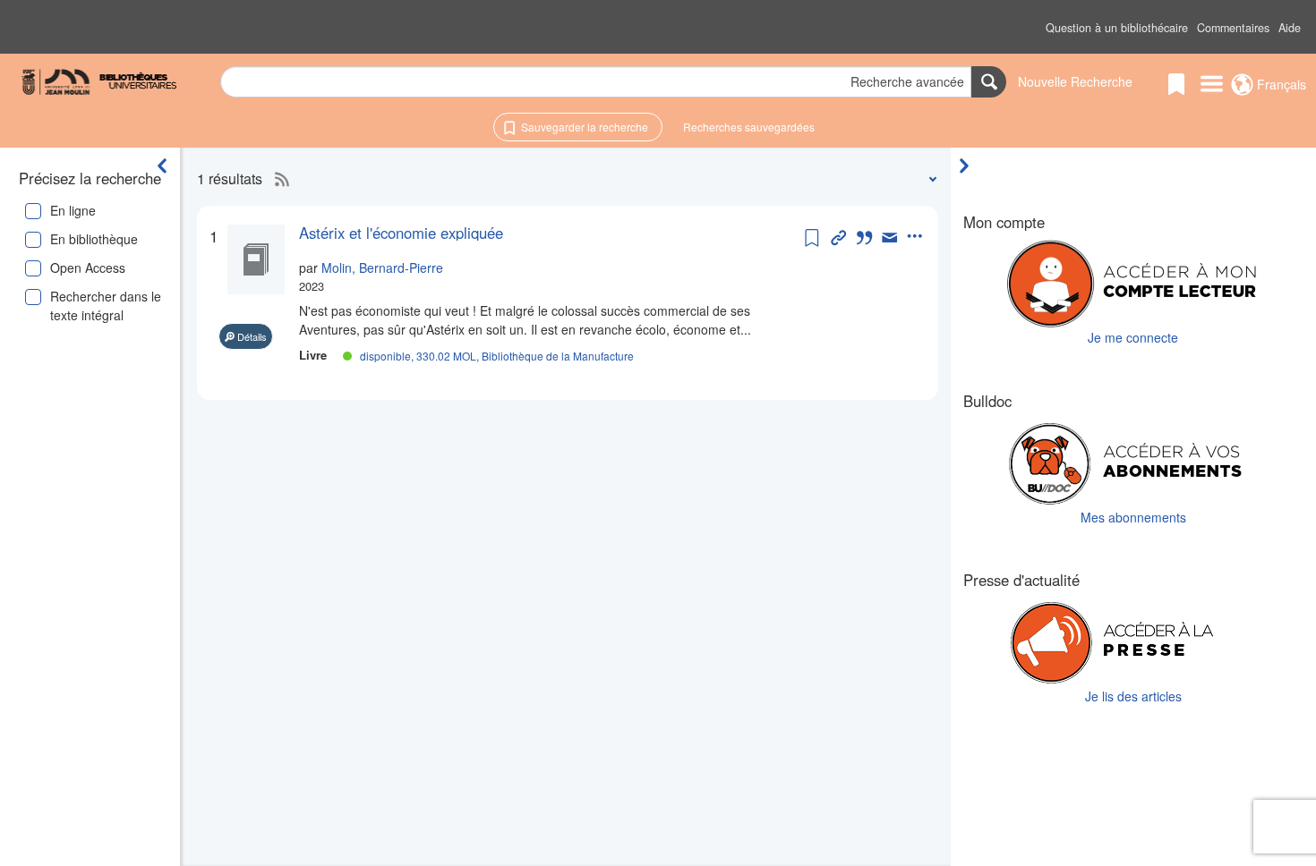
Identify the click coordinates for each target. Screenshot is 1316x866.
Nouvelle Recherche (1075, 81)
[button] (1116, 28)
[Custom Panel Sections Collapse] (969, 165)
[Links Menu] (1212, 85)
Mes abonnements (1133, 517)
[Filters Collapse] (162, 165)
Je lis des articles (1133, 696)
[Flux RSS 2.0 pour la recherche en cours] (277, 179)
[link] (549, 233)
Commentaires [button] (1233, 28)
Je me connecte (1133, 337)
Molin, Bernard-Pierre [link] (382, 267)
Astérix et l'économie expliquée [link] (401, 233)
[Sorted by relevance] (928, 178)
